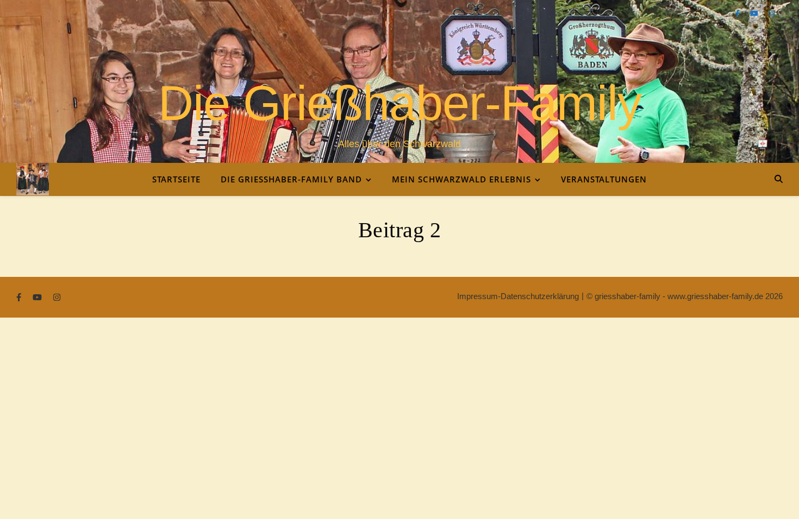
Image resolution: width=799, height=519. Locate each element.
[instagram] (772, 13)
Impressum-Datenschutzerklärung (518, 296)
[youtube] (755, 13)
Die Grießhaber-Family (399, 103)
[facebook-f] (738, 13)
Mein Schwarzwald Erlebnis (461, 179)
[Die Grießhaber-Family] (32, 179)
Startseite (176, 179)
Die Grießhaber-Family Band (291, 179)
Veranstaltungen (604, 179)
